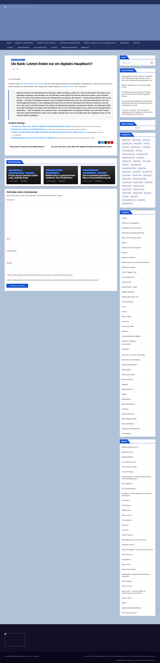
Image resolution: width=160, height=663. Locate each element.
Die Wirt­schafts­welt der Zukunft (31, 84)
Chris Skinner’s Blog (129, 467)
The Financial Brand (129, 613)
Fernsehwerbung (127, 302)
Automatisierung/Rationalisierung (133, 233)
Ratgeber (125, 384)
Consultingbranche (128, 277)
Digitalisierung (128, 157)
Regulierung (138, 186)
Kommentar (10, 200)
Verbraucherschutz (128, 414)
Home (9, 43)
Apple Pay (127, 143)
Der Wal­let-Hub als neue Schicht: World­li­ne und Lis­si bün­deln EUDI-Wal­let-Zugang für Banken (136, 94)
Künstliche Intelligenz (129, 341)
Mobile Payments (139, 179)
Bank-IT (124, 243)
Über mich (85, 47)
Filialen (136, 161)
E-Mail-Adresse (11, 251)
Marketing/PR (126, 369)
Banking (124, 252)
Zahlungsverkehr (128, 200)
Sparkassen (138, 189)
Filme (124, 306)
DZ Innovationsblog (128, 488)
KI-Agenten (125, 349)
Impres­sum (124, 43)
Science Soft (126, 598)
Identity (126, 172)
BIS (147, 143)
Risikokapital (126, 399)
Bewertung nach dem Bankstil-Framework (136, 262)
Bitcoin (125, 147)
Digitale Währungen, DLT (18, 59)
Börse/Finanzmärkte (128, 267)
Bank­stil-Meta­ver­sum (46, 43)
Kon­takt (136, 43)
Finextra (124, 525)
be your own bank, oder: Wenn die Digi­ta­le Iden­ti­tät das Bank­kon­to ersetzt (41, 126)
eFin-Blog (125, 500)
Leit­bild (10, 47)
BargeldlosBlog (127, 457)
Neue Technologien (128, 374)
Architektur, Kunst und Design (132, 228)
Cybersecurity (126, 282)
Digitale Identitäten (128, 292)
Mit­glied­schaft (40, 47)
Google (142, 168)
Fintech (146, 161)
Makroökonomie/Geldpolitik (131, 360)
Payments (138, 182)
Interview (137, 175)
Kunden (148, 175)
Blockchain (136, 147)
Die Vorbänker (126, 483)
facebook (126, 161)
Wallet (134, 196)
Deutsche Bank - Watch (130, 287)
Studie (147, 193)
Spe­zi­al (54, 47)
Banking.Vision (127, 452)
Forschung (125, 321)
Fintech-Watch (126, 316)
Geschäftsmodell (129, 168)
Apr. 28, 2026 (51, 181)
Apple (146, 140)
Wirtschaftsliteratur (128, 424)
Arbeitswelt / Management (130, 223)
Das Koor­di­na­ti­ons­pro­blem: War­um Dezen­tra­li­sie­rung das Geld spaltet (97, 177)
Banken (138, 143)
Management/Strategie (129, 365)
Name (8, 239)
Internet (126, 175)
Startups (126, 193)
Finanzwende (126, 520)
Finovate (125, 530)
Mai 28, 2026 (14, 181)
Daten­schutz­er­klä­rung (70, 43)
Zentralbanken (30, 173)
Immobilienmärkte (128, 326)
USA (125, 196)
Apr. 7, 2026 (88, 181)
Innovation (147, 172)
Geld (125, 164)
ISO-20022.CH (127, 554)
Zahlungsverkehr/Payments (16, 173)
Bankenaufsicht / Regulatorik (54, 170)
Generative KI (126, 344)
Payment (126, 182)
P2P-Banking (126, 581)
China (146, 147)
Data (139, 150)
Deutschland (142, 154)
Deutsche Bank (128, 154)
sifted (123, 603)
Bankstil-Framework (128, 257)
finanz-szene (126, 515)
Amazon (136, 140)
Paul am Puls (126, 586)
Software (126, 189)
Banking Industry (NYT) (130, 447)
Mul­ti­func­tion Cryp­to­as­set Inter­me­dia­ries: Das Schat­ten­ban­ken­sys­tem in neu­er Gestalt (60, 177)
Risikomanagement (128, 404)
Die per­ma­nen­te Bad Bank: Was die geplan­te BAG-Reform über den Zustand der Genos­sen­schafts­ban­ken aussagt (137, 103)
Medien (126, 179)
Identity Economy (127, 545)
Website (9, 263)
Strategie (137, 193)
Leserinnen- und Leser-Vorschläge (133, 355)
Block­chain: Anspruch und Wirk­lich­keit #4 (27, 147)
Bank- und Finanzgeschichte (90, 170)
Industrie (136, 172)
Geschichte (136, 164)
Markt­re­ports (24, 47)
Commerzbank (128, 150)
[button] (154, 45)
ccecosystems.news (128, 462)
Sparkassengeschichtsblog (131, 608)
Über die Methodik (69, 47)
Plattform (126, 186)
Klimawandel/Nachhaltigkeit (131, 336)
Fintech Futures (127, 535)
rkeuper (24, 181)
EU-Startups (126, 505)
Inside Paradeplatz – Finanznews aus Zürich (137, 549)
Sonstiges (125, 409)
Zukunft (141, 200)
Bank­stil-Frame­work (24, 43)
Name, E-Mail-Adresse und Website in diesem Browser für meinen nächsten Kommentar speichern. (40, 275)
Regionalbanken (127, 389)
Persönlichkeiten (127, 379)
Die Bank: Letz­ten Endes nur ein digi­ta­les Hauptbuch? (51, 64)
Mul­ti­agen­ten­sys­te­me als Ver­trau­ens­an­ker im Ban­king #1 (34, 138)
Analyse (124, 218)
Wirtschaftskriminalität (129, 419)
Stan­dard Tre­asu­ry (67, 86)
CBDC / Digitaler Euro (129, 272)
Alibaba (126, 140)
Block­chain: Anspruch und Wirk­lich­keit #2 (28, 129)
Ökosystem (127, 203)
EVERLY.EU (126, 510)
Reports (124, 394)
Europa (140, 157)
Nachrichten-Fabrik (128, 569)
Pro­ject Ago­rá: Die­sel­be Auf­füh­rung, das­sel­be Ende (23, 176)
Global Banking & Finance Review (133, 540)
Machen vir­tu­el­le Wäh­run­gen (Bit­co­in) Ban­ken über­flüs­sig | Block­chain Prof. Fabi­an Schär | (48, 132)
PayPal (148, 182)
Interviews (125, 331)
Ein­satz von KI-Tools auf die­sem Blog (100, 43)
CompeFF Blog (127, 472)
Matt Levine (126, 564)
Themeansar (35, 656)
